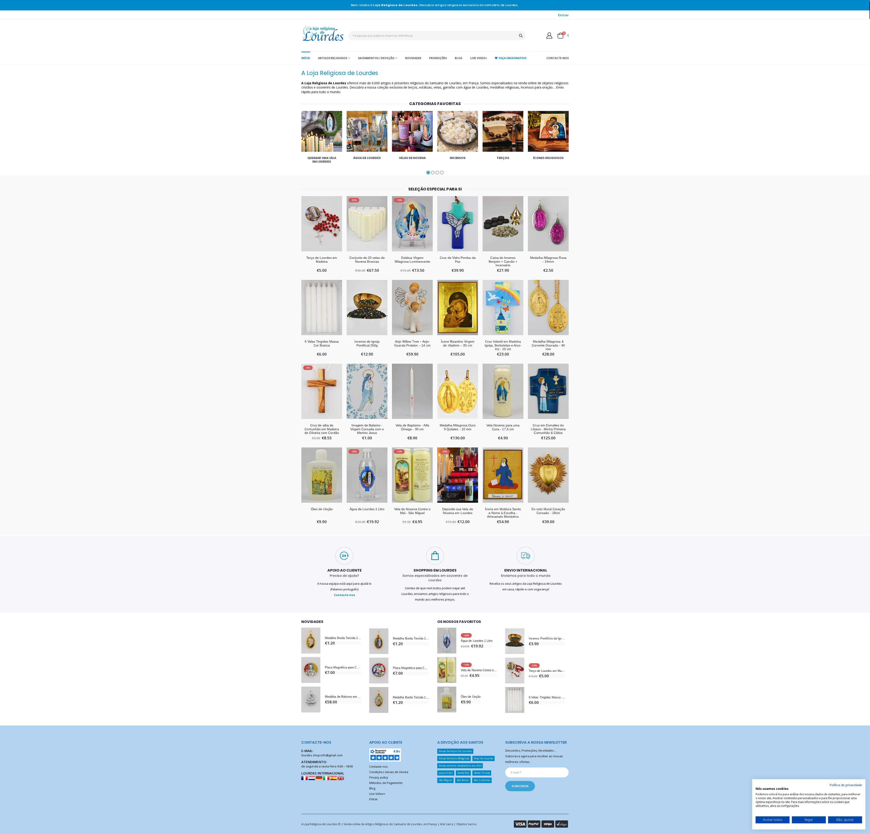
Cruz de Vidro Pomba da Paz (457, 259)
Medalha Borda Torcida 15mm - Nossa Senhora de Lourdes (411, 638)
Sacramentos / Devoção (376, 58)
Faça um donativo (512, 58)
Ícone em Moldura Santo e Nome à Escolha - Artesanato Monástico (503, 513)
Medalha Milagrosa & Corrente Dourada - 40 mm (548, 345)
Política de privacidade (845, 785)
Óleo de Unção (322, 509)
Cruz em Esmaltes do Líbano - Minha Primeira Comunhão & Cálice (548, 429)
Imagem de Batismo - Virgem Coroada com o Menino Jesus (367, 429)
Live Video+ (478, 58)
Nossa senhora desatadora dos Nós (460, 765)
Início (305, 58)
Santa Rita (463, 772)
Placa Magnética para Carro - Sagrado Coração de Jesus (343, 667)
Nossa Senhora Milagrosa (454, 758)
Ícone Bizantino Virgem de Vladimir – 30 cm (457, 343)
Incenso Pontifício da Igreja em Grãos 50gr (547, 638)
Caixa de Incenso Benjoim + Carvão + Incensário (503, 261)
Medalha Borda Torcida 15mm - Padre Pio (343, 638)
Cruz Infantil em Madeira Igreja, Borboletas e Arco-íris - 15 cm (503, 345)
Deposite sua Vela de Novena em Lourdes (457, 511)
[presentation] (288, 143)
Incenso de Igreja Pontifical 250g (366, 343)
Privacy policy (378, 777)
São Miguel (445, 780)
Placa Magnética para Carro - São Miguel (411, 668)
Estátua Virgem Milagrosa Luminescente (412, 259)
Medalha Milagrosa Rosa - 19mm (548, 259)
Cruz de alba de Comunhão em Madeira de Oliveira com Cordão (321, 429)
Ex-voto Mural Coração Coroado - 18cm (548, 511)
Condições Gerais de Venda (388, 772)
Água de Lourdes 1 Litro (367, 509)
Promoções (438, 58)
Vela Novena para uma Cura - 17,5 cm (503, 427)
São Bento (463, 780)
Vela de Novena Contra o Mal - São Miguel (412, 511)
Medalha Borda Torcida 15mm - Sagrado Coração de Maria (411, 697)
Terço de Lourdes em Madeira (321, 259)
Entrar (563, 15)
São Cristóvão (482, 780)
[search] (520, 35)
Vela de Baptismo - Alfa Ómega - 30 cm (412, 427)
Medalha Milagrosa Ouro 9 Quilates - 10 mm (458, 427)
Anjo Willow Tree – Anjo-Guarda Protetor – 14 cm (412, 343)
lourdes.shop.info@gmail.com (322, 755)
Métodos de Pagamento (386, 783)
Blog (458, 58)
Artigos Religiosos (332, 58)
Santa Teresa (482, 772)
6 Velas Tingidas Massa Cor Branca (322, 343)
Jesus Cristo (446, 772)
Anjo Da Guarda (483, 758)
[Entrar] (549, 35)
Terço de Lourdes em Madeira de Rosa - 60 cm (547, 671)
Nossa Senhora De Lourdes (455, 751)
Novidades (413, 58)
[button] (563, 35)
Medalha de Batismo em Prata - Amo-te (343, 696)
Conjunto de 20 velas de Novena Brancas (367, 259)
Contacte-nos (557, 58)
